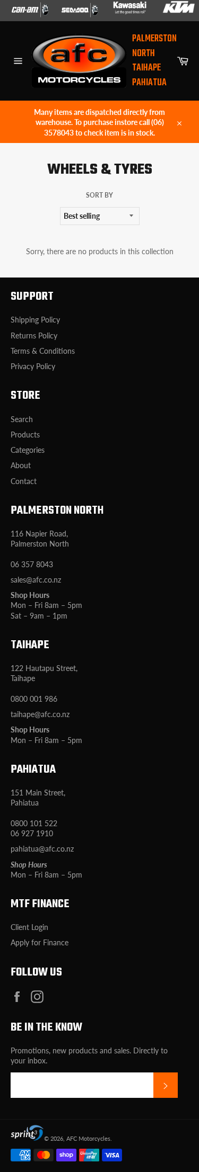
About (21, 465)
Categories (28, 449)
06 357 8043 (32, 564)
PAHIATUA (149, 83)
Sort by (99, 195)
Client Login (29, 927)
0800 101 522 (34, 823)
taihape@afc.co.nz (40, 714)
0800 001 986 (34, 698)
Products (25, 434)
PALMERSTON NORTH (154, 46)
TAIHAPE (146, 68)
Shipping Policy (35, 319)
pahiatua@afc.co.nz (42, 848)
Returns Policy (34, 335)
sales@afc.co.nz (36, 579)
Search (22, 419)
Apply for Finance (39, 942)
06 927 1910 (32, 833)
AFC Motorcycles (88, 1138)
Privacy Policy (33, 366)
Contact (24, 481)
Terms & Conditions (43, 350)
